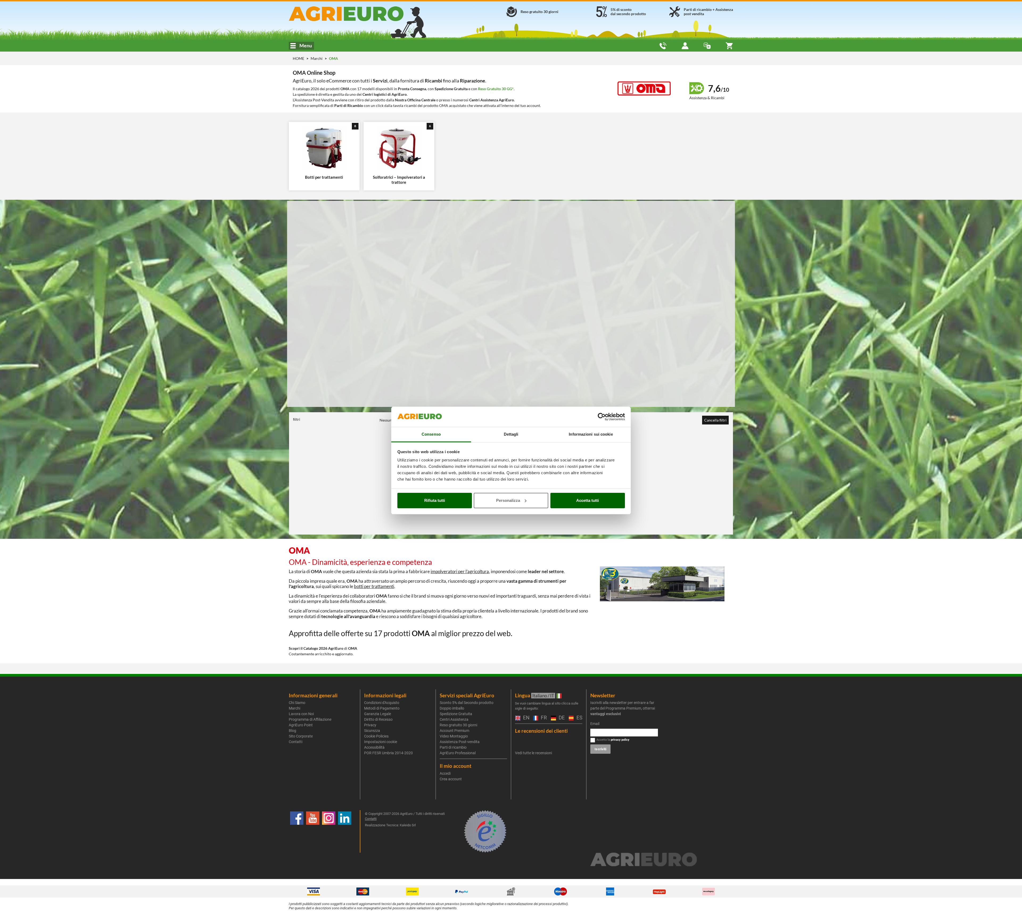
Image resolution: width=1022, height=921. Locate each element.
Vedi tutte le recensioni (533, 753)
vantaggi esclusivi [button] (605, 714)
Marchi (317, 58)
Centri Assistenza (454, 719)
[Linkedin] (345, 831)
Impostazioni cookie (380, 742)
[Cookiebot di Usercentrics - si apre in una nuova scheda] (601, 417)
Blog (292, 730)
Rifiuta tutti (434, 500)
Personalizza (508, 500)
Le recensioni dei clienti (541, 731)
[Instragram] (329, 831)
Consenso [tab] (431, 434)
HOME (298, 58)
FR (543, 718)
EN (525, 718)
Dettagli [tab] (511, 434)
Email (594, 724)
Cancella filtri (715, 420)
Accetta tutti (587, 500)
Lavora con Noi (301, 714)
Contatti (295, 742)
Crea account (451, 779)
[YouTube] (313, 831)
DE (561, 718)
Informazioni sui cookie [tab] (591, 434)
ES (578, 718)
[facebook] (297, 831)
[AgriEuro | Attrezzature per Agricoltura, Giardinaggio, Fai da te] (360, 13)
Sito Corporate (301, 736)
